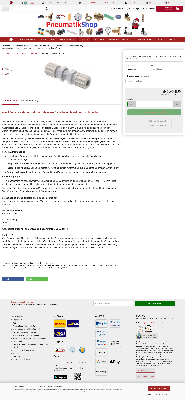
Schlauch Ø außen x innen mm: (138, 76)
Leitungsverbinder (26, 39)
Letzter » (35, 53)
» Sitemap (15, 356)
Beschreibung (10, 100)
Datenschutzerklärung (79, 391)
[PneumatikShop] (92, 24)
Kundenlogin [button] (133, 9)
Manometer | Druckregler (121, 39)
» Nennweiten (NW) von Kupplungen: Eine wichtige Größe (28, 340)
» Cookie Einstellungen (20, 359)
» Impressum (16, 320)
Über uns (172, 39)
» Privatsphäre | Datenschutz (23, 326)
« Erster (6, 53)
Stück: (130, 99)
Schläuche (84, 39)
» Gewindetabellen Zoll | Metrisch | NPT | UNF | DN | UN (29, 345)
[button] (116, 8)
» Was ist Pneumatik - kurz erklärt (25, 335)
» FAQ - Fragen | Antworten (22, 350)
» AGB (13, 323)
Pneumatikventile (145, 39)
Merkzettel (150, 9)
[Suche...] (46, 8)
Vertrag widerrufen (145, 370)
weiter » (25, 53)
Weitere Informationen (158, 394)
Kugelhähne (99, 39)
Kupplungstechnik (67, 39)
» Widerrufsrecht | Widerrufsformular (26, 329)
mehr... (161, 39)
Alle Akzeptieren (159, 388)
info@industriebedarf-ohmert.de (152, 323)
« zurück (16, 53)
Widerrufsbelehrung (146, 376)
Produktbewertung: (30, 100)
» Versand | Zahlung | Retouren (24, 332)
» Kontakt (15, 353)
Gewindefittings (46, 39)
